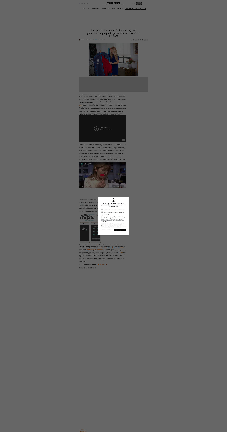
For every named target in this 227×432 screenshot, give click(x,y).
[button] (113, 215)
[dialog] (113, 216)
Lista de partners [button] (104, 221)
